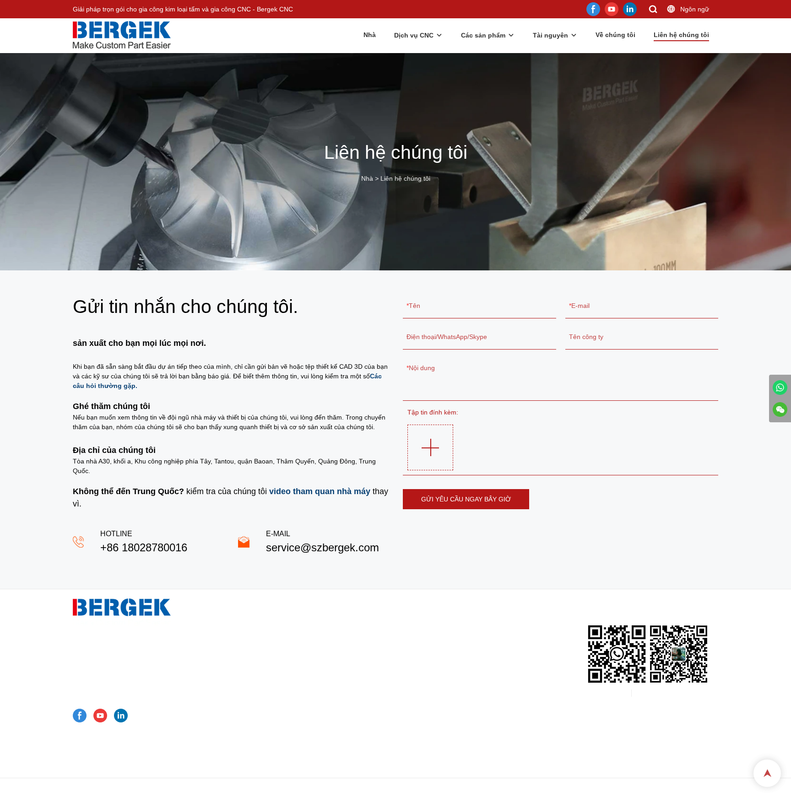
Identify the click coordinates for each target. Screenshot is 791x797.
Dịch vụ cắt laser (273, 667)
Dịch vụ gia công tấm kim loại (291, 643)
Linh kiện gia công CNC (283, 715)
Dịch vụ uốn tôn (271, 655)
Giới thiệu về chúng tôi (276, 750)
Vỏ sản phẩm (263, 691)
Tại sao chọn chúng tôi (277, 727)
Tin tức (254, 739)
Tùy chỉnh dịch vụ (269, 620)
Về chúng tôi (615, 34)
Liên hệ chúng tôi (681, 34)
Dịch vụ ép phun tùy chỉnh (286, 679)
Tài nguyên (550, 35)
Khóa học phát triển (272, 762)
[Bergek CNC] (780, 387)
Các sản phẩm (483, 35)
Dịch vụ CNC (413, 35)
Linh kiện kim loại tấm (280, 703)
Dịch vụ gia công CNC (280, 631)
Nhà (369, 34)
